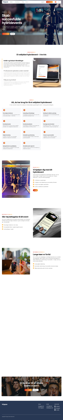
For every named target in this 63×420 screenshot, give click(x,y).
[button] (11, 2)
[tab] (16, 64)
